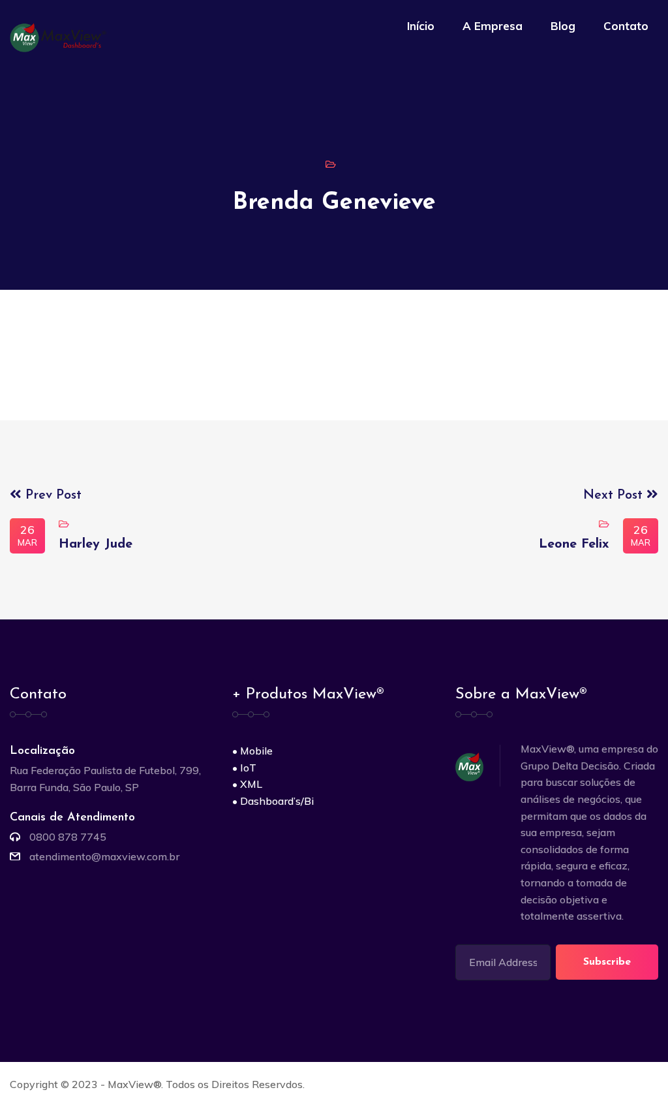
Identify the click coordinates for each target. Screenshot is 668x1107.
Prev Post (52, 495)
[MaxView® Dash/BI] (61, 36)
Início (420, 26)
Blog (563, 26)
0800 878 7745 (67, 836)
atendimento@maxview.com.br (104, 856)
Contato (625, 26)
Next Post (614, 495)
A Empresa (493, 26)
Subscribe (607, 962)
